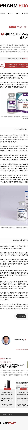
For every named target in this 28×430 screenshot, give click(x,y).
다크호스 (10, 13)
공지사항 (3, 414)
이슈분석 (12, 27)
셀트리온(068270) (10, 76)
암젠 (25, 27)
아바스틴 (19, 27)
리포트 (17, 13)
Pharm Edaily (8, 423)
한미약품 (9, 362)
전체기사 (2, 13)
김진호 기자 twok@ (19, 340)
